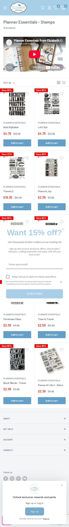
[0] (63, 8)
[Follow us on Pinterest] (18, 478)
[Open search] (43, 8)
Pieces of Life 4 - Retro (50, 385)
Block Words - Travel (14, 382)
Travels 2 (8, 191)
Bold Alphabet (11, 127)
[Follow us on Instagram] (12, 478)
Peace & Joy (44, 191)
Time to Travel (46, 319)
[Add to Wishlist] (27, 94)
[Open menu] (5, 8)
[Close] (63, 229)
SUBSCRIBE (35, 293)
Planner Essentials (14, 122)
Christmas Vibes (12, 319)
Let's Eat (43, 127)
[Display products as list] (64, 82)
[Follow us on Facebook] (5, 478)
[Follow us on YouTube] (24, 478)
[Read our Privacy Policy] (61, 282)
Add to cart (17, 142)
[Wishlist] (56, 8)
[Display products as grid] (58, 82)
